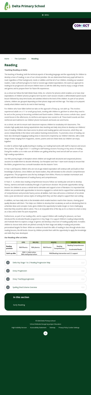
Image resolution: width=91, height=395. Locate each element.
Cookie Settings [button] (73, 327)
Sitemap (52, 327)
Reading (35, 59)
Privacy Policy (63, 327)
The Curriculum (20, 59)
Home (7, 59)
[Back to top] (45, 333)
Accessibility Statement (38, 327)
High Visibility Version (19, 327)
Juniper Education (55, 324)
